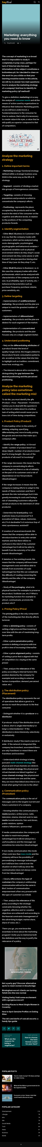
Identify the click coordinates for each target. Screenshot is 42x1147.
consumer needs (22, 100)
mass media (26, 854)
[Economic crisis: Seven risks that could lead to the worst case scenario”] (7, 1097)
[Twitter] (9, 1029)
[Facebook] (4, 1029)
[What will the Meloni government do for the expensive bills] (7, 1088)
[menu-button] (39, 2)
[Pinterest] (13, 1029)
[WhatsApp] (18, 1029)
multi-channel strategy (21, 763)
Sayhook (11, 43)
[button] (35, 2)
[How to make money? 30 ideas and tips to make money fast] (7, 1078)
